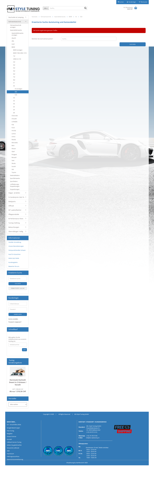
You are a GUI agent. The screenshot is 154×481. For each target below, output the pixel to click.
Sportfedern (14, 181)
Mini (13, 145)
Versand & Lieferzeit (13, 448)
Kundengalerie (12, 262)
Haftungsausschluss (13, 456)
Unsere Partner (11, 436)
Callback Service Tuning (14, 442)
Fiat (13, 125)
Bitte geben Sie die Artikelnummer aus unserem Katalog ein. (17, 339)
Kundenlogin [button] (132, 2)
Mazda (14, 139)
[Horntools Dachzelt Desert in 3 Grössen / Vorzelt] (18, 371)
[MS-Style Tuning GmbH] (23, 9)
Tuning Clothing (14, 223)
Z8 (14, 113)
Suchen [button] (121, 2)
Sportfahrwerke (15, 178)
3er (14, 65)
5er (14, 71)
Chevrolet (15, 116)
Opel (13, 151)
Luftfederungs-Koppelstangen (14, 185)
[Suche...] (85, 8)
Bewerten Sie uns (13, 266)
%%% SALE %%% (13, 258)
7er (14, 77)
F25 (16, 95)
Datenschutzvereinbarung (15, 459)
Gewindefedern (15, 175)
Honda (14, 130)
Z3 (14, 107)
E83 (16, 92)
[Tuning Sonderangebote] (26, 363)
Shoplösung (70, 463)
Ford (13, 128)
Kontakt (9, 439)
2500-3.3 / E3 (17, 59)
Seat (13, 160)
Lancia (14, 134)
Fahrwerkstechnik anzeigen (15, 26)
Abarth (14, 38)
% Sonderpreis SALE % (16, 197)
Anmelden (18, 314)
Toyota (14, 172)
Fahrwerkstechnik (14, 22)
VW (13, 169)
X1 (14, 83)
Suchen (133, 44)
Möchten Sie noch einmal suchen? (42, 39)
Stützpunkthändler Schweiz (17, 250)
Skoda (14, 163)
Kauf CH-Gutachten (14, 254)
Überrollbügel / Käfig (15, 231)
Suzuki (14, 166)
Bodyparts (12, 201)
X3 (14, 86)
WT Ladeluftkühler (14, 210)
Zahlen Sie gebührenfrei (14, 445)
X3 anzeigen (18, 89)
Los (24, 350)
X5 (14, 101)
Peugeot (14, 154)
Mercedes (15, 143)
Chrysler (14, 119)
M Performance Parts (15, 219)
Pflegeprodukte (13, 214)
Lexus (13, 136)
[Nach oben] (6, 477)
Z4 (14, 110)
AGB (8, 451)
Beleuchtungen (13, 227)
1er (14, 56)
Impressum (10, 454)
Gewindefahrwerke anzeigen (17, 34)
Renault (14, 157)
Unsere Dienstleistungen (16, 246)
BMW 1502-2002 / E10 (20, 53)
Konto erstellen (13, 319)
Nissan (14, 148)
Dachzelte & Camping (16, 17)
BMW (13, 47)
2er (14, 62)
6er (14, 74)
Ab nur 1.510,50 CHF (18, 390)
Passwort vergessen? (14, 322)
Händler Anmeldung (14, 242)
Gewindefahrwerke (16, 30)
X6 (14, 104)
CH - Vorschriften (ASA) (14, 425)
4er (14, 68)
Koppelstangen (14, 189)
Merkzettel (143, 2)
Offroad (11, 206)
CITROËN (14, 122)
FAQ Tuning (10, 431)
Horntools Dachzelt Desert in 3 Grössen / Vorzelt (17, 382)
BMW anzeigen (17, 50)
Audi (13, 44)
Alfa (13, 41)
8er (14, 80)
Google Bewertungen (13, 428)
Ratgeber (9, 433)
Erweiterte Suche (18, 288)
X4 (14, 98)
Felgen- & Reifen (14, 193)
